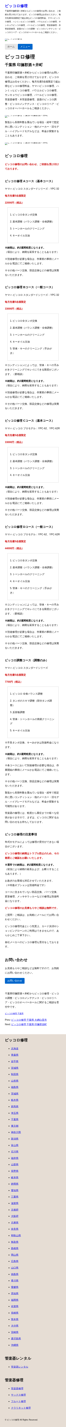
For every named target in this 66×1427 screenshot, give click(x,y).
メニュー (25, 46)
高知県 (14, 1293)
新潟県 (14, 1138)
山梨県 (14, 1164)
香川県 (14, 1280)
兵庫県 (14, 1222)
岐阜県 (14, 1177)
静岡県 (14, 1184)
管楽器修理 (17, 1388)
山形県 (14, 1080)
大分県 (14, 1325)
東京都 (14, 1126)
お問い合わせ (14, 980)
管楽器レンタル (19, 1366)
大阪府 (14, 1216)
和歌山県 (16, 1235)
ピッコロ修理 (16, 6)
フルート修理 (18, 1401)
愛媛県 (14, 1287)
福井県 (14, 1158)
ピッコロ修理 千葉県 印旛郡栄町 (29, 1024)
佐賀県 (14, 1306)
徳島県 (14, 1274)
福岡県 (14, 1300)
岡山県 (14, 1255)
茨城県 (14, 1093)
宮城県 (14, 1068)
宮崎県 (14, 1332)
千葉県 (14, 1119)
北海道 (14, 1048)
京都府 (14, 1209)
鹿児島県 (16, 1338)
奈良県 (14, 1229)
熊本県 (14, 1319)
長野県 (14, 1171)
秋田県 (14, 1074)
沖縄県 (14, 1345)
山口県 (14, 1267)
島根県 (14, 1248)
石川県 (14, 1151)
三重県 (14, 1196)
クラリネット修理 (21, 1408)
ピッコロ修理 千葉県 (14, 1013)
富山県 (14, 1145)
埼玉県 (14, 1113)
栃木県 (14, 1100)
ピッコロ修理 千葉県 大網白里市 (29, 1020)
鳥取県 (14, 1242)
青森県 (14, 1055)
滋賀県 (14, 1203)
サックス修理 (18, 1395)
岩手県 (14, 1061)
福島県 (14, 1087)
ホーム (11, 46)
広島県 (14, 1261)
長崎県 (14, 1313)
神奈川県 (16, 1132)
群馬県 (14, 1106)
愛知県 (14, 1190)
